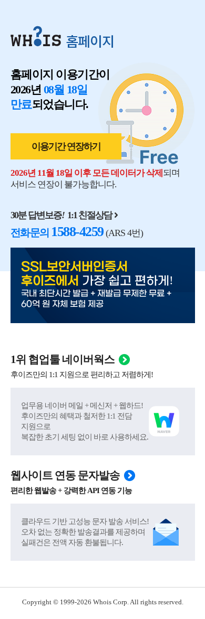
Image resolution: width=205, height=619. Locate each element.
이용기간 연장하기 (66, 146)
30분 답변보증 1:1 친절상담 (61, 215)
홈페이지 (90, 40)
